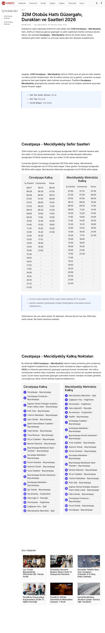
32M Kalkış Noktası (8, 23)
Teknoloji (72, 3)
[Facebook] (101, 3)
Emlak (43, 3)
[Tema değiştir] (97, 3)
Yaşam (62, 3)
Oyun (82, 3)
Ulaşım (52, 3)
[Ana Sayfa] (8, 3)
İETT (23, 10)
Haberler (22, 3)
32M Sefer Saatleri (8, 17)
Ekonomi (33, 3)
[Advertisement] (11, 63)
